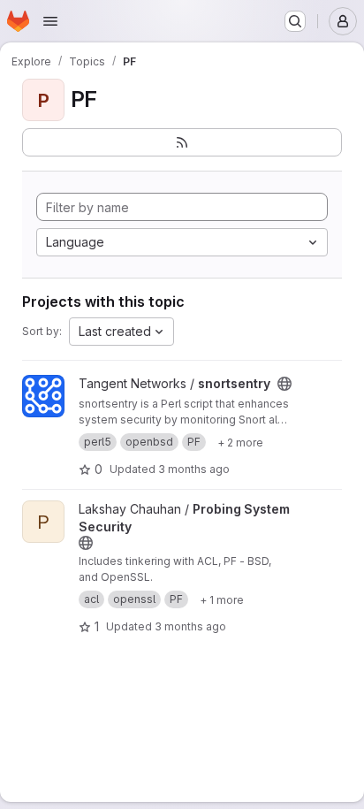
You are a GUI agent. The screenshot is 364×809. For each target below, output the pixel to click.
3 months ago (194, 469)
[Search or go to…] (295, 21)
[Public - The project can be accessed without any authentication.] (284, 384)
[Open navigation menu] (50, 21)
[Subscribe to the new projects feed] (182, 142)
